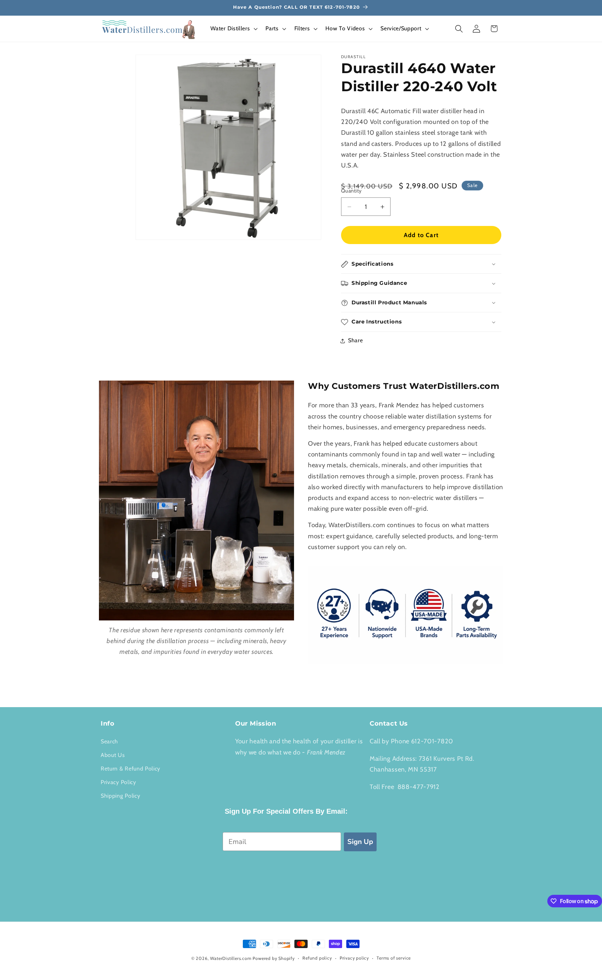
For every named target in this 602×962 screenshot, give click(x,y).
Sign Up (360, 841)
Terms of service (394, 958)
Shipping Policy (120, 795)
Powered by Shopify (274, 958)
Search (109, 741)
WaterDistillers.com (230, 958)
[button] (233, 29)
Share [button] (355, 340)
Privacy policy (354, 958)
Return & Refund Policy (130, 768)
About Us (113, 754)
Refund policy (317, 958)
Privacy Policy (118, 781)
